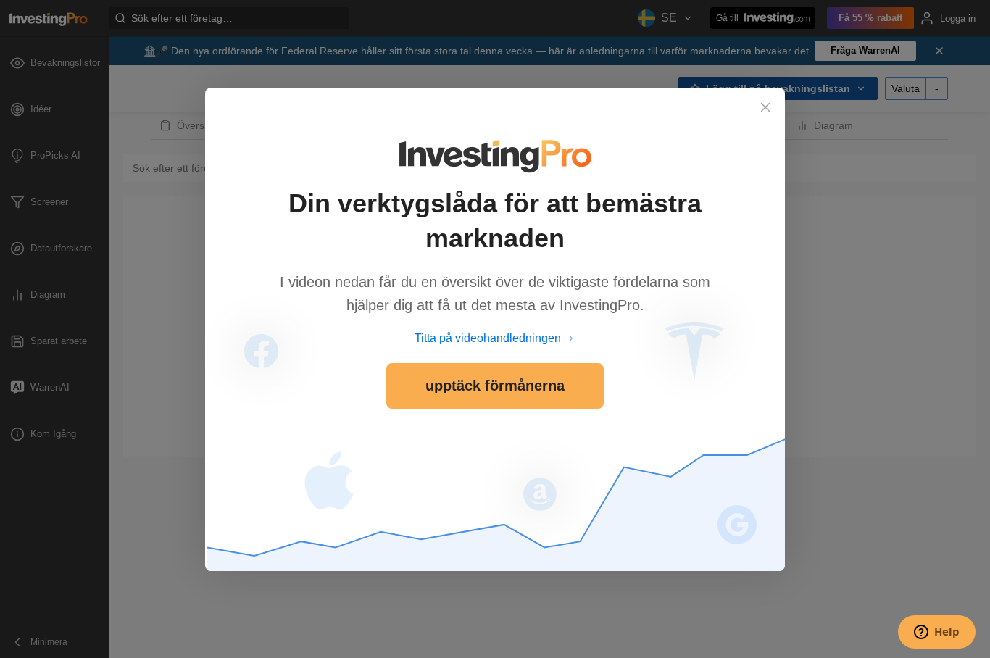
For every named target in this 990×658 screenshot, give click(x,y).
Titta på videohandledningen (488, 338)
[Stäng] (765, 107)
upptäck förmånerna (495, 385)
